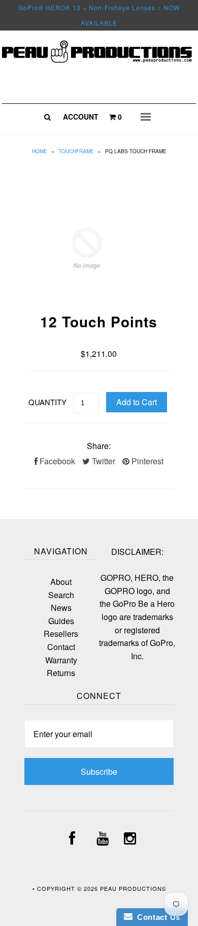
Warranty (61, 660)
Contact (61, 647)
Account (80, 116)
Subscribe (99, 771)
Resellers (61, 633)
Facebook (56, 461)
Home (39, 151)
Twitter (102, 461)
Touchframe (76, 151)
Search (61, 595)
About (61, 581)
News (61, 607)
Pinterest (146, 461)
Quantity (47, 402)
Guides (61, 621)
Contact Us (156, 917)
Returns (61, 673)
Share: (99, 446)
